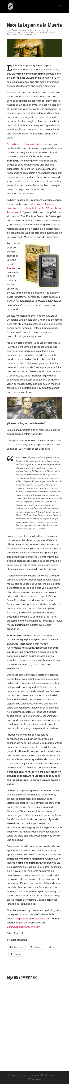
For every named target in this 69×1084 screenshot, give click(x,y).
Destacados (14, 32)
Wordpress (34, 1079)
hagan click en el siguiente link (33, 918)
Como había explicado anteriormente (27, 144)
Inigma (35, 1075)
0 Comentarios (28, 34)
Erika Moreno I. (21, 30)
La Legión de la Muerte (36, 32)
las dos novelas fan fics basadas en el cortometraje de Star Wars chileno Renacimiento (34, 208)
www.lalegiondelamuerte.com (23, 926)
